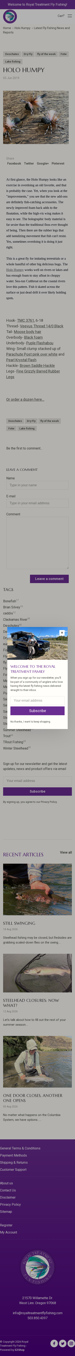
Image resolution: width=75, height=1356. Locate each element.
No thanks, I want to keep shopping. (30, 721)
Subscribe (37, 711)
